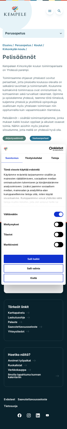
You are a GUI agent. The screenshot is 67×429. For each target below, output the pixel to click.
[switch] (58, 224)
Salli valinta (33, 268)
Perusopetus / (24, 45)
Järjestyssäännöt (14, 138)
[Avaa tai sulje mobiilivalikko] (50, 11)
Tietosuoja (10, 406)
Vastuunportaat (40, 138)
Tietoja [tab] (55, 157)
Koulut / (39, 45)
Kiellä (33, 277)
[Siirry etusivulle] (15, 11)
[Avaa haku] (59, 11)
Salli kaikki (33, 258)
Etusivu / (8, 45)
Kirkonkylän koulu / (15, 49)
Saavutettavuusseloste (32, 399)
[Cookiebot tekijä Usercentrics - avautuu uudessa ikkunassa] (49, 149)
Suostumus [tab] (12, 157)
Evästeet (9, 399)
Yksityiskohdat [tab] (33, 157)
